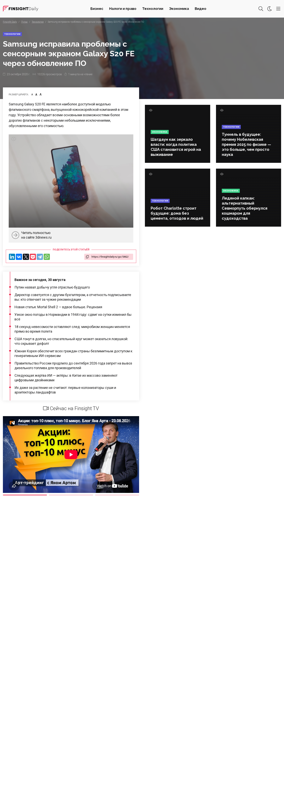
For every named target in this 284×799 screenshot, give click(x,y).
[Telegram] (40, 257)
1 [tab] (25, 495)
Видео (200, 9)
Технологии (152, 9)
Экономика (179, 9)
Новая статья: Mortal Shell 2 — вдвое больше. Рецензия (58, 307)
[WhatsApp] (47, 257)
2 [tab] (71, 495)
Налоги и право (122, 9)
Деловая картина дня (20, 9)
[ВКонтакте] (19, 257)
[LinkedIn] (12, 257)
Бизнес (96, 9)
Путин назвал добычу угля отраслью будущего (52, 287)
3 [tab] (117, 495)
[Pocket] (33, 257)
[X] (26, 257)
